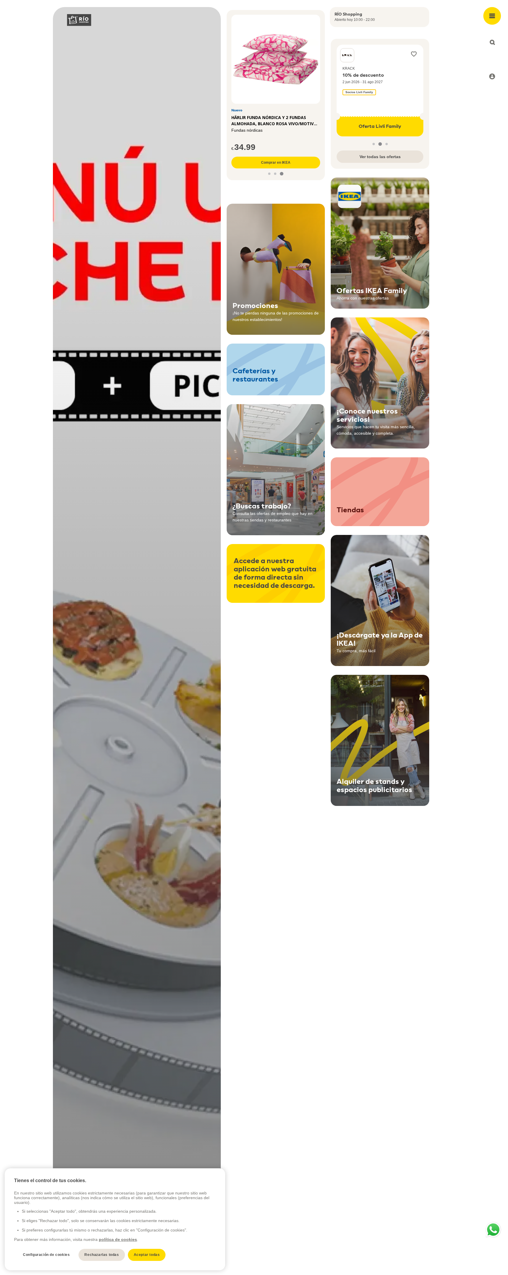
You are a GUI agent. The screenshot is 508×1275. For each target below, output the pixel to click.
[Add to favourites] (414, 54)
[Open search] (492, 42)
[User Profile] (492, 76)
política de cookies (118, 1239)
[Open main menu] (492, 16)
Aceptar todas (147, 1255)
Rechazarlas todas (101, 1255)
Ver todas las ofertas (380, 156)
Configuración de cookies (46, 1255)
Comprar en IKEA (275, 162)
